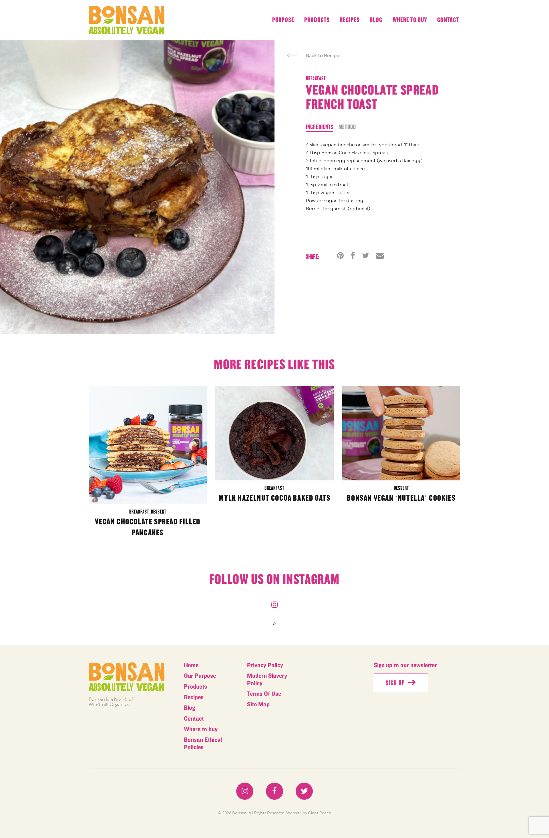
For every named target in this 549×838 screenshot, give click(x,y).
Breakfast (316, 78)
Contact (448, 20)
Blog (376, 20)
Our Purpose (200, 675)
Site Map (258, 704)
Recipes (350, 20)
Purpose (283, 20)
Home (191, 665)
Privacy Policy (265, 665)
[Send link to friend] (380, 255)
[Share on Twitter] (365, 255)
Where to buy (410, 20)
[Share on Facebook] (353, 255)
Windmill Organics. (109, 704)
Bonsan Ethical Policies (203, 743)
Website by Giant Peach (308, 813)
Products (317, 20)
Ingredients (319, 127)
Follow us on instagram (274, 579)
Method (347, 127)
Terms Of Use (264, 693)
